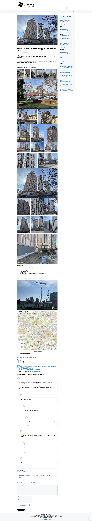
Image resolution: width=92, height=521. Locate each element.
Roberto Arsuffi (62, 57)
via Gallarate (23, 367)
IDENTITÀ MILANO (58, 11)
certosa (25, 366)
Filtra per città (65, 11)
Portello (47, 366)
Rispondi (20, 390)
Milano (19, 365)
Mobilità (33, 11)
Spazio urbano (39, 11)
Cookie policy (44, 519)
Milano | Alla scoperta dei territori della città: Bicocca (66, 61)
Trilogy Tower (19, 367)
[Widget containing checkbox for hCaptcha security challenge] (24, 505)
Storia (26, 11)
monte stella (39, 366)
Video (49, 11)
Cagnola (22, 366)
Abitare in (34, 62)
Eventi (29, 11)
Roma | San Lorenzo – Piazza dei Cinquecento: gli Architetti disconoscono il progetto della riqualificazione (65, 22)
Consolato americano (29, 366)
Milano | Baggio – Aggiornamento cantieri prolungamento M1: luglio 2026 (66, 90)
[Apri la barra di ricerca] (73, 11)
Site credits (50, 519)
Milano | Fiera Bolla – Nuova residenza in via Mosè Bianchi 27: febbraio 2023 (29, 369)
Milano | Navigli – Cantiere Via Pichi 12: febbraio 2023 (26, 368)
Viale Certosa (27, 367)
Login (40, 519)
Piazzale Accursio (43, 366)
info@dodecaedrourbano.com (35, 371)
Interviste (45, 11)
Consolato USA (26, 57)
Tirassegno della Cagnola (52, 366)
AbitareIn (19, 366)
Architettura (21, 11)
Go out (52, 11)
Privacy (47, 519)
